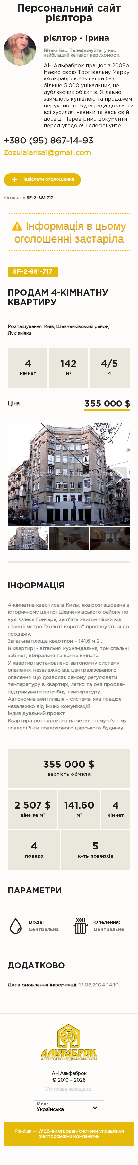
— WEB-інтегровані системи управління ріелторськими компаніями (69, 1134)
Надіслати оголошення (47, 179)
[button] (120, 477)
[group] (69, 474)
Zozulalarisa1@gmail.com (47, 153)
